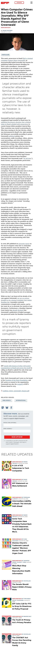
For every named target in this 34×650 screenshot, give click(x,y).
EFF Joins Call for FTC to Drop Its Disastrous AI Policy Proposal (21, 606)
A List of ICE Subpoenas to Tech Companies (20, 468)
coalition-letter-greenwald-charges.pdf (16, 391)
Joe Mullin (27, 581)
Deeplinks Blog (17, 461)
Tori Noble (27, 598)
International (21, 400)
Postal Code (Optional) (9, 422)
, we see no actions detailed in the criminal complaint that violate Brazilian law (16, 300)
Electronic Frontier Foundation (5, 3)
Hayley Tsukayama (18, 600)
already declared (18, 310)
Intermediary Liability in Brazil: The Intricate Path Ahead (21, 503)
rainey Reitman (7, 30)
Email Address (7, 428)
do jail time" (28, 158)
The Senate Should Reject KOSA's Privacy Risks (21, 587)
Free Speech (7, 400)
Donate (19, 2)
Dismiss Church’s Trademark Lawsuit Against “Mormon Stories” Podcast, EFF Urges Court (21, 548)
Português (5, 54)
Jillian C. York (21, 562)
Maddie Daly (27, 616)
